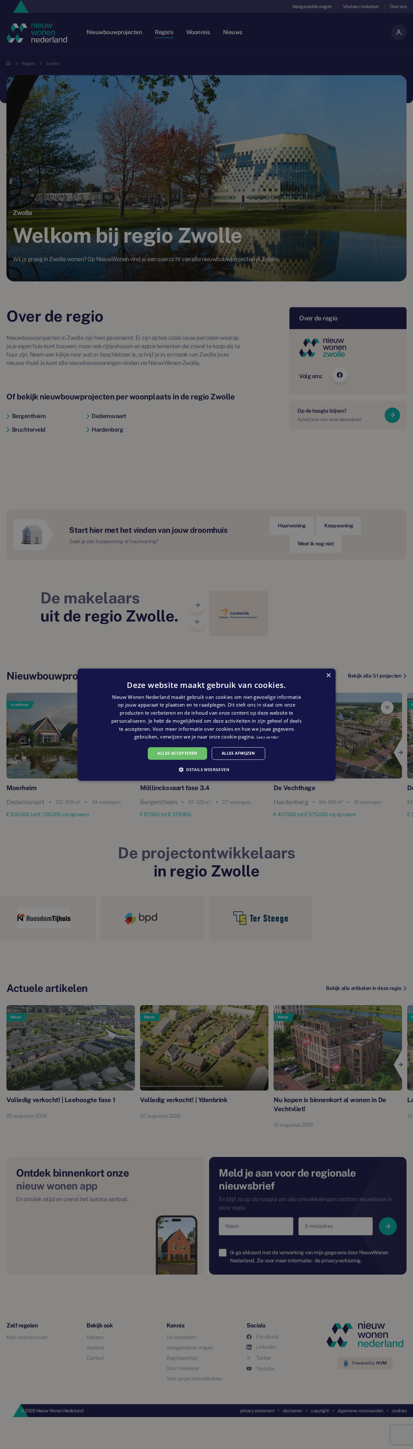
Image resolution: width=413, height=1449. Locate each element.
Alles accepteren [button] (177, 753)
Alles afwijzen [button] (238, 753)
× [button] (328, 675)
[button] (206, 769)
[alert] (206, 724)
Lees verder (268, 737)
